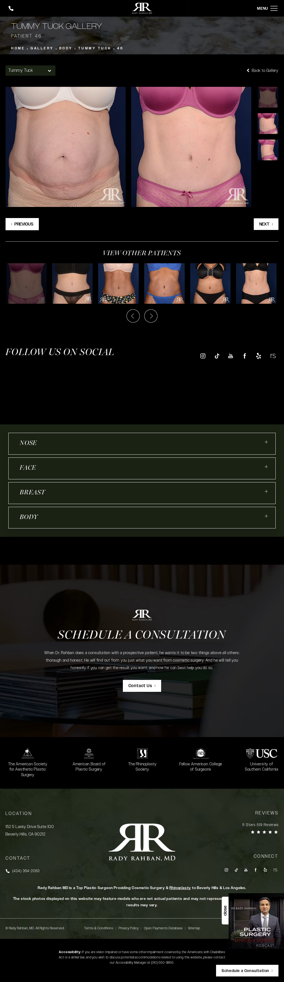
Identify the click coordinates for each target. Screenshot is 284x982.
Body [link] (29, 517)
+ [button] (266, 442)
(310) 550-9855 (162, 962)
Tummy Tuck (94, 48)
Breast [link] (32, 493)
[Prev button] (133, 316)
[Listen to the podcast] (256, 920)
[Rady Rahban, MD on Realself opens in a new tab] (272, 356)
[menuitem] (202, 355)
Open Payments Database (163, 928)
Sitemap (194, 928)
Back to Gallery (264, 71)
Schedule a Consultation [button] (245, 970)
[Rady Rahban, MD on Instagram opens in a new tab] (202, 356)
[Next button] (151, 316)
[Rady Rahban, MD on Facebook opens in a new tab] (244, 356)
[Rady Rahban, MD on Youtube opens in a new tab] (230, 356)
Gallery (42, 48)
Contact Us (140, 686)
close (225, 911)
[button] (274, 8)
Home (18, 48)
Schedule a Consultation (142, 636)
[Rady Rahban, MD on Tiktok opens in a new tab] (216, 356)
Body (66, 48)
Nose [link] (28, 443)
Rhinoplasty (180, 887)
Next (264, 224)
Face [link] (28, 468)
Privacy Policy (129, 928)
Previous (23, 224)
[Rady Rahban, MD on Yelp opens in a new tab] (258, 356)
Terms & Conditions (98, 928)
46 (120, 48)
